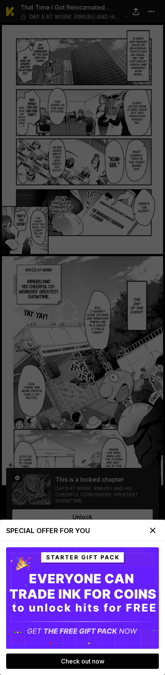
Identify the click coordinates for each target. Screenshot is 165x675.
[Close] (153, 530)
